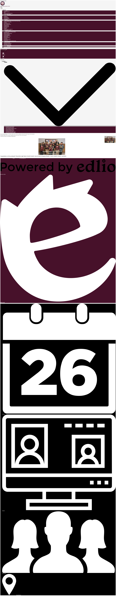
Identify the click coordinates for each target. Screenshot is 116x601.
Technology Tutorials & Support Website (10, 31)
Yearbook (5, 28)
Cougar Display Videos (7, 14)
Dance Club (5, 27)
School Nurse (6, 16)
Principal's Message (7, 11)
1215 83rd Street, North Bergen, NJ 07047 (6, 158)
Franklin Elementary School (10, 127)
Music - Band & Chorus (7, 24)
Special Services (6, 17)
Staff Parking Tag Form (7, 44)
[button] (3, 20)
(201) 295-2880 (17, 158)
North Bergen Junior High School (10, 131)
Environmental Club (7, 23)
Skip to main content (3, 0)
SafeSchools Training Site (7, 43)
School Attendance (6, 18)
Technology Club (6, 26)
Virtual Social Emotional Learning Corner (10, 40)
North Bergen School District (10, 126)
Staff (4, 12)
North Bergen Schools (7, 46)
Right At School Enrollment (8, 33)
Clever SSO (5, 38)
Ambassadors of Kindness (7, 21)
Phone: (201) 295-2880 (3, 49)
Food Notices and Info (7, 39)
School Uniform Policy (7, 35)
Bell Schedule (6, 36)
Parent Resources (6, 32)
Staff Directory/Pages (7, 42)
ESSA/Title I (6, 19)
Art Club (5, 22)
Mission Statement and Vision (8, 13)
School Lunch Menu (7, 34)
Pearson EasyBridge (7, 37)
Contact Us (5, 10)
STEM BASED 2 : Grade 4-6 (8, 29)
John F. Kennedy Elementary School (11, 128)
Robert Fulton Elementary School (10, 132)
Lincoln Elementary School (10, 129)
